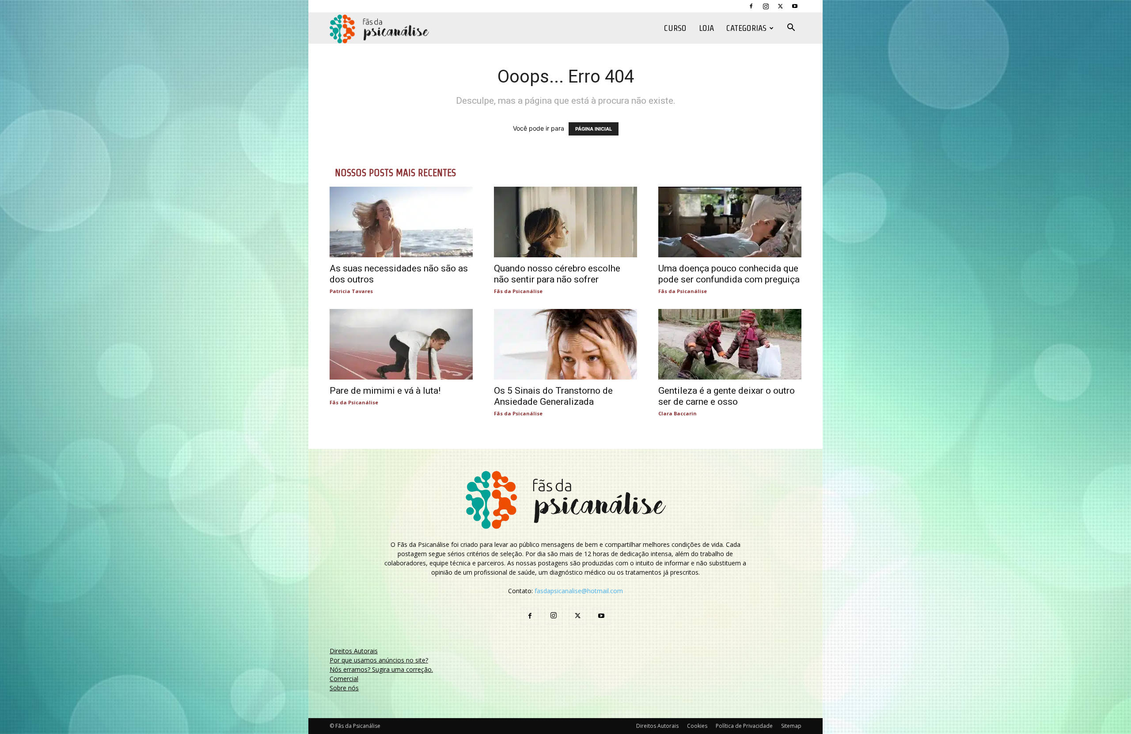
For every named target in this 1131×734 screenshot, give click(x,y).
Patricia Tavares (351, 291)
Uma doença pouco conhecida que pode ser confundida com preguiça (729, 274)
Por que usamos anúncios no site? (379, 660)
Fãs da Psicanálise (518, 291)
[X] (780, 6)
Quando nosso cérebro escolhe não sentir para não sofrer (557, 274)
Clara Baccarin (677, 413)
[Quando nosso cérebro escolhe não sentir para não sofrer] (565, 222)
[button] (790, 28)
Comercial (344, 678)
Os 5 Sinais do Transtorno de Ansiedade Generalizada (553, 396)
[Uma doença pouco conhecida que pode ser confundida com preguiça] (729, 222)
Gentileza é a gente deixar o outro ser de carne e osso (726, 396)
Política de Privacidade (744, 726)
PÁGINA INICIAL (593, 129)
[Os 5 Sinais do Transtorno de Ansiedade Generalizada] (565, 344)
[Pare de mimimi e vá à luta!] (401, 344)
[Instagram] (765, 6)
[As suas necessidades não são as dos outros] (401, 222)
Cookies (697, 726)
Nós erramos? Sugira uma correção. (381, 669)
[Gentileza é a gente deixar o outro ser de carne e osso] (729, 344)
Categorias (746, 28)
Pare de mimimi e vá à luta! (385, 390)
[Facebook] (751, 6)
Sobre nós (344, 688)
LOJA (706, 28)
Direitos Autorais (354, 651)
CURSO (675, 28)
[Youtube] (794, 6)
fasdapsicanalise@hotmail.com (579, 591)
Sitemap (791, 726)
